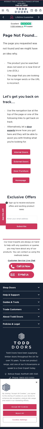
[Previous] (4, 17)
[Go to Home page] (21, 10)
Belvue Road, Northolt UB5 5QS (22, 374)
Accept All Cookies (19, 407)
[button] (3, 214)
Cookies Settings (19, 420)
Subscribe (21, 226)
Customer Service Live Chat (21, 260)
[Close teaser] (6, 203)
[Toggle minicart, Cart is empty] (40, 10)
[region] (20, 403)
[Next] (39, 17)
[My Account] (36, 10)
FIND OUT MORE (21, 5)
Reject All (20, 413)
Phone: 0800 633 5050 (23, 378)
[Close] (36, 382)
